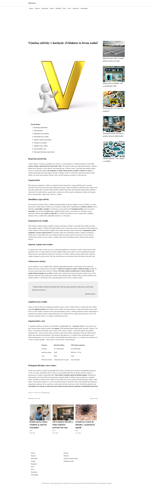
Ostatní (52, 8)
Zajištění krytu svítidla (40, 146)
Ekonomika (45, 8)
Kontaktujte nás (46, 392)
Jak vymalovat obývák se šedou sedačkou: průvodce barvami (63, 425)
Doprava (37, 8)
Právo (69, 8)
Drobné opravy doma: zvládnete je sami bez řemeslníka (39, 425)
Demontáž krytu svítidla (41, 136)
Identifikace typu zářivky (41, 133)
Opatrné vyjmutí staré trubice (43, 140)
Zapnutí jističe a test (40, 149)
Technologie (84, 8)
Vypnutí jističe (38, 130)
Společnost (76, 8)
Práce (64, 8)
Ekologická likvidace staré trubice (44, 152)
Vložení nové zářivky (40, 143)
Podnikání (58, 8)
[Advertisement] (76, 21)
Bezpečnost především (40, 127)
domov (96, 398)
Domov (31, 8)
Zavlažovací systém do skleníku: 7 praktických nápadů (85, 425)
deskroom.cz (32, 3)
